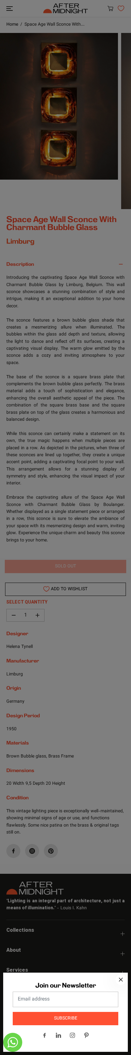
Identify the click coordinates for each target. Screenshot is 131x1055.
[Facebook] (45, 1035)
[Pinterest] (86, 1035)
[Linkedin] (59, 1035)
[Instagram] (72, 1035)
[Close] (121, 980)
